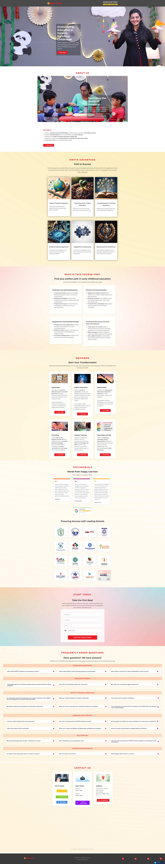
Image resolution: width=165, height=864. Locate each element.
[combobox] (65, 631)
